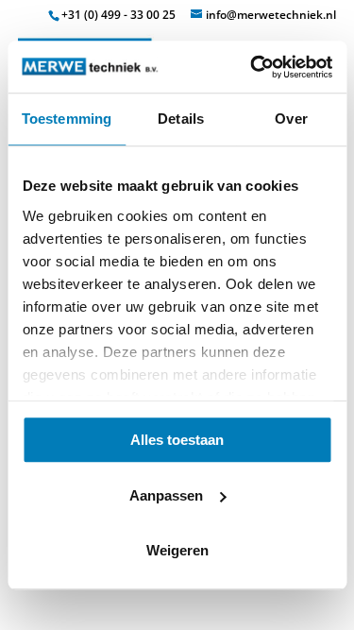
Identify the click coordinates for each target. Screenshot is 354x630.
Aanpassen (166, 495)
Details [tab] (181, 119)
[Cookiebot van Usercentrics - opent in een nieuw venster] (252, 67)
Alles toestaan (177, 440)
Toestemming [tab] (66, 119)
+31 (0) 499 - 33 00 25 (118, 15)
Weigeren (177, 550)
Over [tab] (291, 119)
